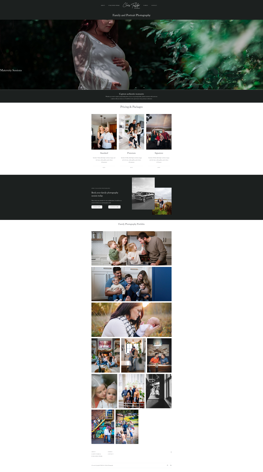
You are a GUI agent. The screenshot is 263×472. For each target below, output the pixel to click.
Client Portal (96, 454)
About (103, 5)
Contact (154, 5)
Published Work (114, 5)
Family (145, 5)
